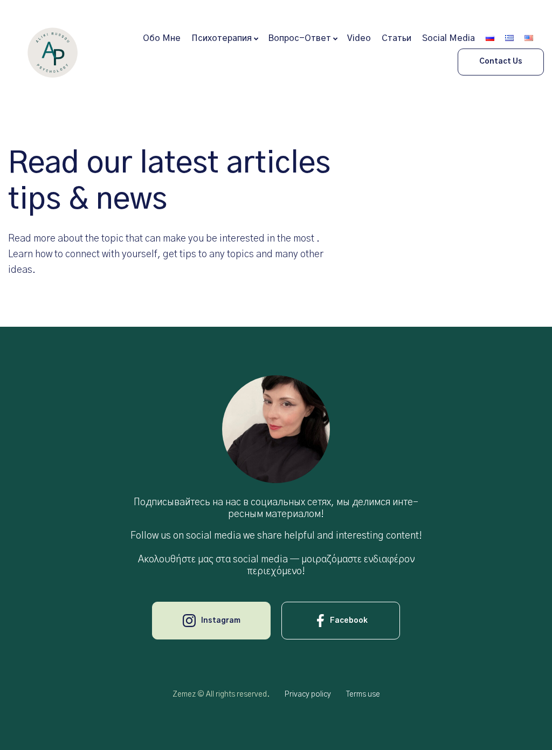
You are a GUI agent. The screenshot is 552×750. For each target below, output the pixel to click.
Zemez (184, 694)
